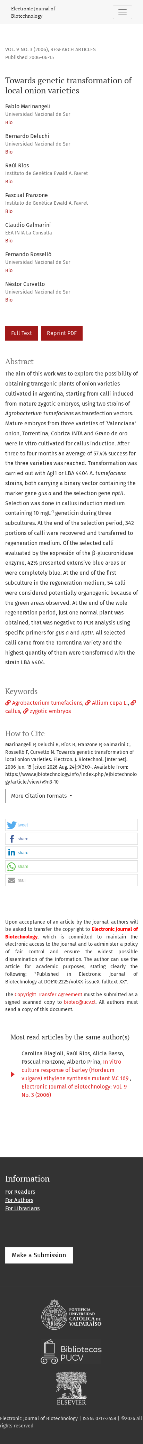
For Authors (19, 1200)
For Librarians (22, 1208)
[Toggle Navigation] (122, 12)
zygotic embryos (49, 711)
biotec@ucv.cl (79, 1002)
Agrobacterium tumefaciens (46, 703)
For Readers (20, 1191)
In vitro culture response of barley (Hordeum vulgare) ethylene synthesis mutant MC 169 (76, 1070)
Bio (8, 123)
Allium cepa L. (109, 703)
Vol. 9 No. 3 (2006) (26, 50)
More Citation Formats (39, 796)
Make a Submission (39, 1255)
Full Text (21, 333)
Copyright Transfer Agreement (48, 995)
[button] (71, 825)
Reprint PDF (62, 333)
